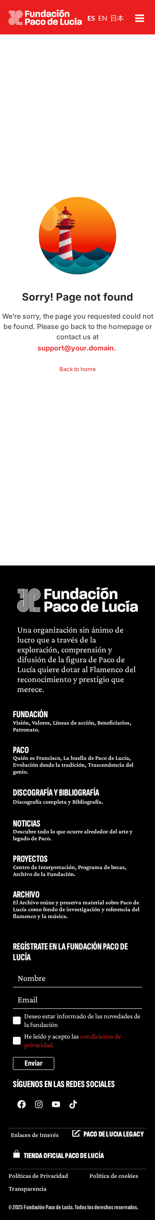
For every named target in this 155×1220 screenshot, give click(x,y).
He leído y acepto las (72, 1040)
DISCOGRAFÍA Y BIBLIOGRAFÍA (56, 793)
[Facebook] (21, 1104)
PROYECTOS (30, 859)
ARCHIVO (26, 894)
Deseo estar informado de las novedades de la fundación (82, 1020)
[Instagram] (38, 1104)
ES (91, 18)
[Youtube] (56, 1104)
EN (102, 18)
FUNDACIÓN (30, 714)
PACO (21, 750)
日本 (117, 18)
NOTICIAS (26, 824)
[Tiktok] (73, 1104)
